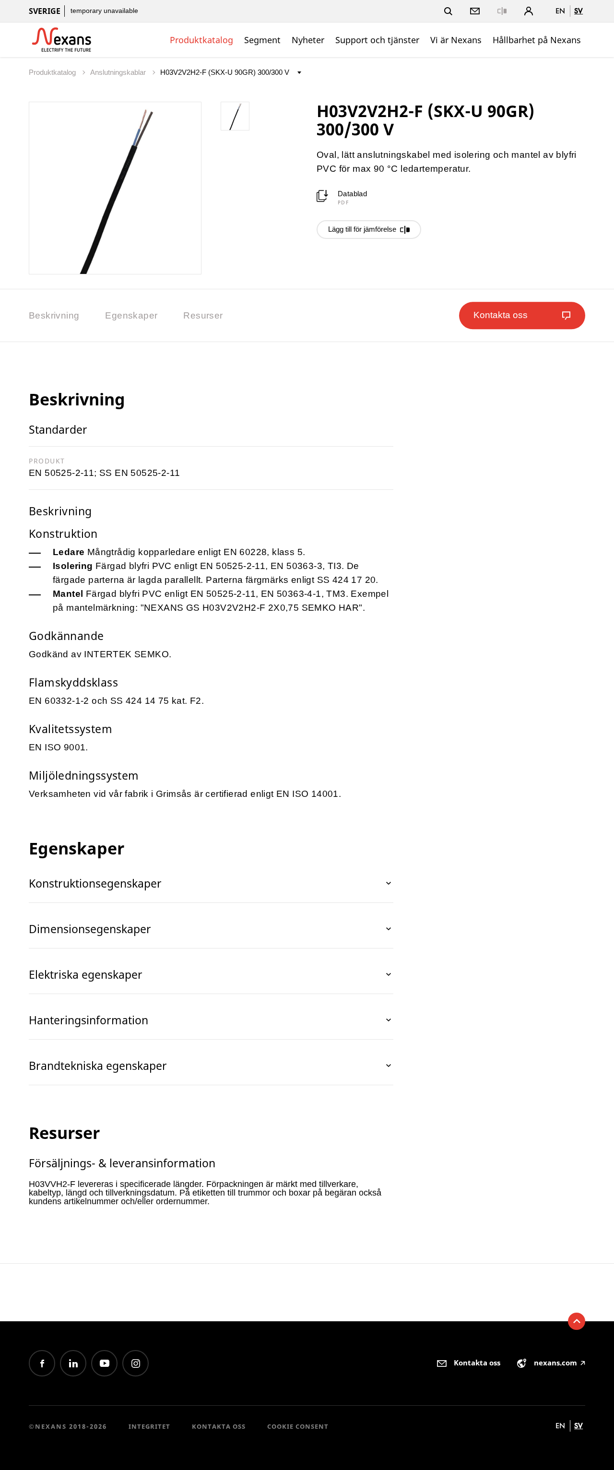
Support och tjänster (377, 40)
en (560, 10)
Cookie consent (298, 1426)
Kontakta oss (219, 1426)
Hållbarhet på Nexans (537, 40)
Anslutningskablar (119, 72)
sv (578, 10)
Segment (262, 40)
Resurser (203, 315)
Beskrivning (54, 315)
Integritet (149, 1426)
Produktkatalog (201, 40)
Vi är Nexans (456, 40)
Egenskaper (131, 315)
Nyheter (308, 40)
